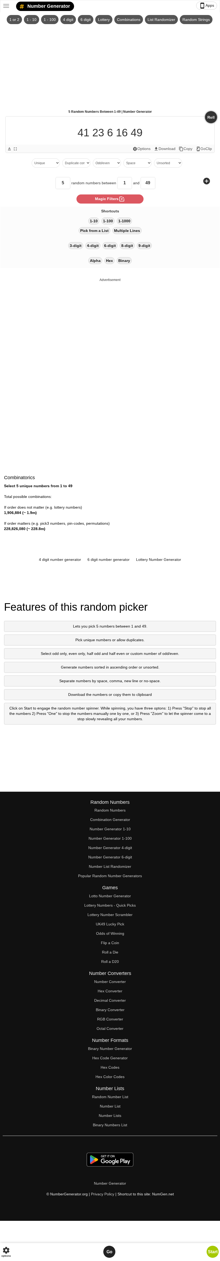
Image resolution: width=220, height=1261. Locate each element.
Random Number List (110, 1097)
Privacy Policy (102, 1194)
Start (213, 1251)
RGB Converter (110, 1019)
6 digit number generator (108, 559)
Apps (206, 5)
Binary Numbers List (110, 1125)
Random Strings (196, 19)
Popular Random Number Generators (110, 876)
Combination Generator (110, 819)
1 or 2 (14, 19)
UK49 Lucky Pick (110, 924)
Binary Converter (110, 1010)
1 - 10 (31, 19)
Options (142, 149)
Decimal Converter (110, 1000)
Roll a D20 (110, 961)
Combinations (128, 19)
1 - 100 (50, 19)
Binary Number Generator (110, 1048)
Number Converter (110, 981)
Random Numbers (110, 810)
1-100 (108, 221)
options (6, 1251)
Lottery (104, 19)
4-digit (93, 245)
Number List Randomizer (110, 866)
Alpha (95, 260)
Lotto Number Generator (110, 896)
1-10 (94, 221)
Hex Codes (110, 1067)
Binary (124, 260)
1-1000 (124, 221)
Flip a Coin (110, 943)
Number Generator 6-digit (110, 857)
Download (164, 149)
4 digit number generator (60, 559)
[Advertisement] (110, 64)
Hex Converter (110, 991)
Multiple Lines (127, 230)
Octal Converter (110, 1028)
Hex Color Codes (110, 1077)
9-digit (144, 245)
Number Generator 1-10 (110, 829)
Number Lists (110, 1115)
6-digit (110, 245)
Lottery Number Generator (158, 559)
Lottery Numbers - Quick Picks (110, 905)
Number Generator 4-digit (110, 848)
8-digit (127, 245)
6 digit (85, 19)
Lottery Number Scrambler (110, 915)
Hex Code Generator (110, 1058)
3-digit (76, 245)
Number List (110, 1106)
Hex (109, 260)
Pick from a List (94, 230)
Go (109, 1251)
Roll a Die (110, 952)
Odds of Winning (110, 933)
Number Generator (48, 6)
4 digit (68, 19)
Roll (211, 117)
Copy (185, 149)
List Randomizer (161, 19)
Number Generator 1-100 (110, 838)
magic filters (110, 199)
